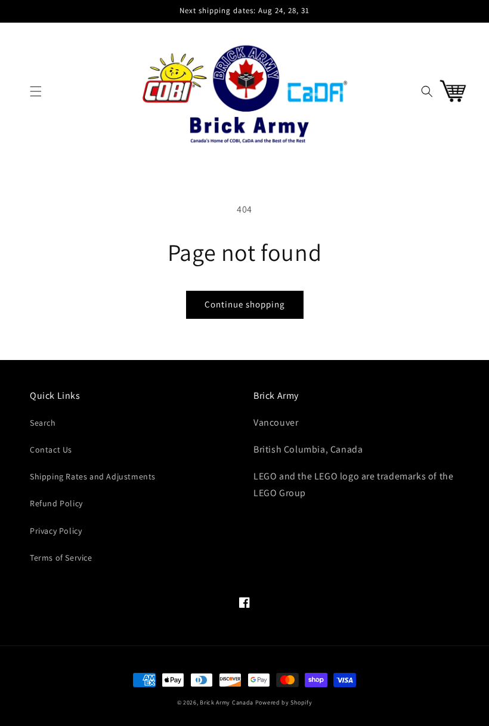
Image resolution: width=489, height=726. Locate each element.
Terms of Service (61, 557)
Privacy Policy (56, 530)
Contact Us (51, 449)
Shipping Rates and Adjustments (93, 476)
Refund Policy (56, 503)
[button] (36, 91)
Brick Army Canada (226, 702)
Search (43, 422)
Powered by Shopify (283, 702)
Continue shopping (245, 304)
